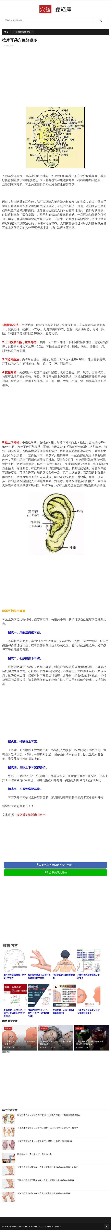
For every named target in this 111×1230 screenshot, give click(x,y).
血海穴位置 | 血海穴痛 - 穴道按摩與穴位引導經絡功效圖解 (43, 1193)
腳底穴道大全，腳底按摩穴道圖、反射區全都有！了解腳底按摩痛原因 (48, 1115)
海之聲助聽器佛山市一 (31, 815)
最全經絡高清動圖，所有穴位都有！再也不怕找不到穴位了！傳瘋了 (47, 1128)
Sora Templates (36, 1226)
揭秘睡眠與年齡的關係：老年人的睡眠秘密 (55, 1043)
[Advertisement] (55, 79)
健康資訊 (9, 45)
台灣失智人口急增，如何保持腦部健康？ (19, 1043)
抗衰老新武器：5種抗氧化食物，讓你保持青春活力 (90, 1043)
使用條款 (58, 1226)
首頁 (6, 32)
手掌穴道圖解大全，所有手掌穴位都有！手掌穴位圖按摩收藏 (44, 1141)
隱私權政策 (49, 1226)
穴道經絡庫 (12, 1226)
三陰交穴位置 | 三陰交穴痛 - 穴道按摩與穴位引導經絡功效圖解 (45, 1180)
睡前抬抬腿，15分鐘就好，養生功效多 (34, 1154)
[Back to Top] (106, 1226)
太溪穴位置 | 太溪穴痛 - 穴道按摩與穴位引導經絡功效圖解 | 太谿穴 (47, 1167)
